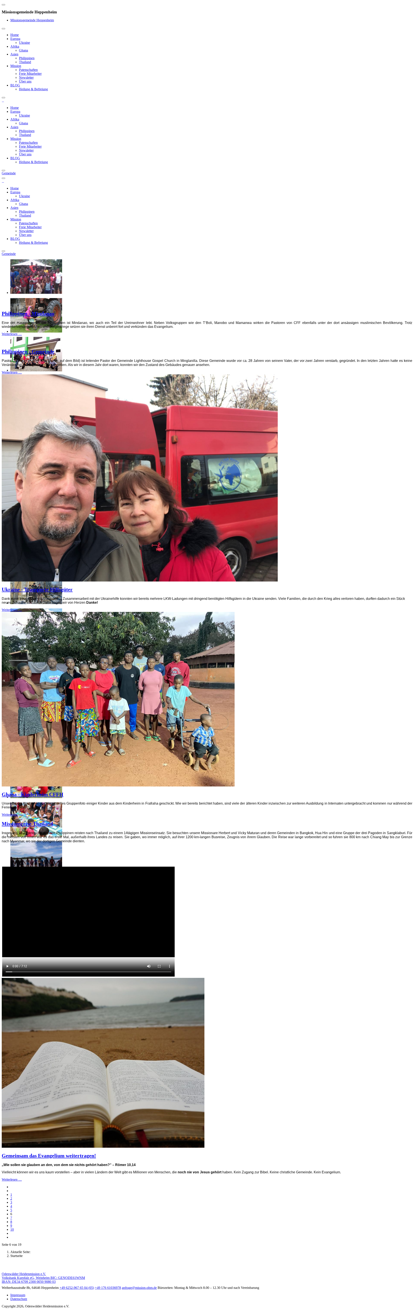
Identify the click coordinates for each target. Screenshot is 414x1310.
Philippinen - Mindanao (28, 313)
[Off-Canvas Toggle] (3, 4)
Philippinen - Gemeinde (28, 351)
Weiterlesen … (12, 334)
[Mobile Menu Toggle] (3, 28)
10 (12, 1229)
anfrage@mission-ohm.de (139, 1288)
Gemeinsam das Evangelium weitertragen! (49, 1155)
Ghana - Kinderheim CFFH (32, 794)
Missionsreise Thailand (27, 824)
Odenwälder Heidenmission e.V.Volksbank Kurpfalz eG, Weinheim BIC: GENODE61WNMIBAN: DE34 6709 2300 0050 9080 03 (43, 1277)
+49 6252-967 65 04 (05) (77, 1288)
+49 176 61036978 (108, 1288)
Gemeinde (9, 173)
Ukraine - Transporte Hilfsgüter (37, 589)
